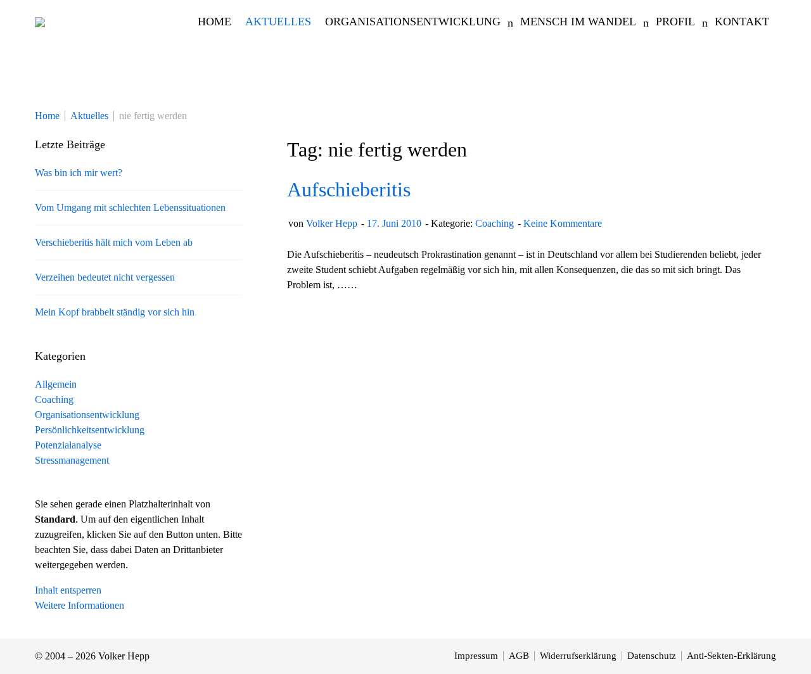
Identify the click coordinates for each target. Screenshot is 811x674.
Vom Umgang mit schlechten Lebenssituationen (130, 207)
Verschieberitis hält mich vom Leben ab (114, 242)
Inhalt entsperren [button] (68, 590)
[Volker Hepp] (40, 21)
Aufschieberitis (349, 189)
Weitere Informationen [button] (79, 605)
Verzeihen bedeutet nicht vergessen (105, 277)
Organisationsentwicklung (87, 414)
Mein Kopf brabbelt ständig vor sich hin (115, 312)
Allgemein (56, 384)
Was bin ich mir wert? (78, 172)
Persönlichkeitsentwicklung (89, 429)
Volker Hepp (331, 223)
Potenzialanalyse (68, 445)
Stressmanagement (72, 460)
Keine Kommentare (562, 223)
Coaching (494, 223)
